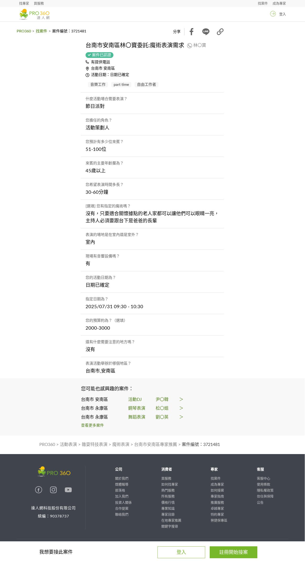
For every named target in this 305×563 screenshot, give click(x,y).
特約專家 (217, 514)
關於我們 (121, 478)
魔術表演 (120, 445)
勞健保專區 (219, 520)
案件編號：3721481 (201, 445)
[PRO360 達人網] (34, 14)
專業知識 (168, 508)
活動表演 (68, 445)
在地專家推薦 (171, 520)
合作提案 (121, 508)
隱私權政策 (265, 490)
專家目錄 (168, 514)
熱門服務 (168, 490)
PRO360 (24, 31)
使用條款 (263, 484)
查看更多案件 (92, 425)
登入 (282, 14)
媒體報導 (121, 484)
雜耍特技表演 (94, 445)
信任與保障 (265, 496)
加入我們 (121, 496)
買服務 (39, 3)
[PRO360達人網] (39, 492)
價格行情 (168, 502)
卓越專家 (217, 508)
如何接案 (217, 490)
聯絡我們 (121, 514)
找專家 (24, 3)
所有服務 (168, 496)
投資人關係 (123, 502)
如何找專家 (169, 484)
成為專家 (279, 3)
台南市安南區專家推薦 (155, 445)
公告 (260, 502)
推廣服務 (217, 502)
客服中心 (263, 478)
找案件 (263, 3)
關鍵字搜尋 (169, 526)
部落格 (120, 490)
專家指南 (217, 496)
